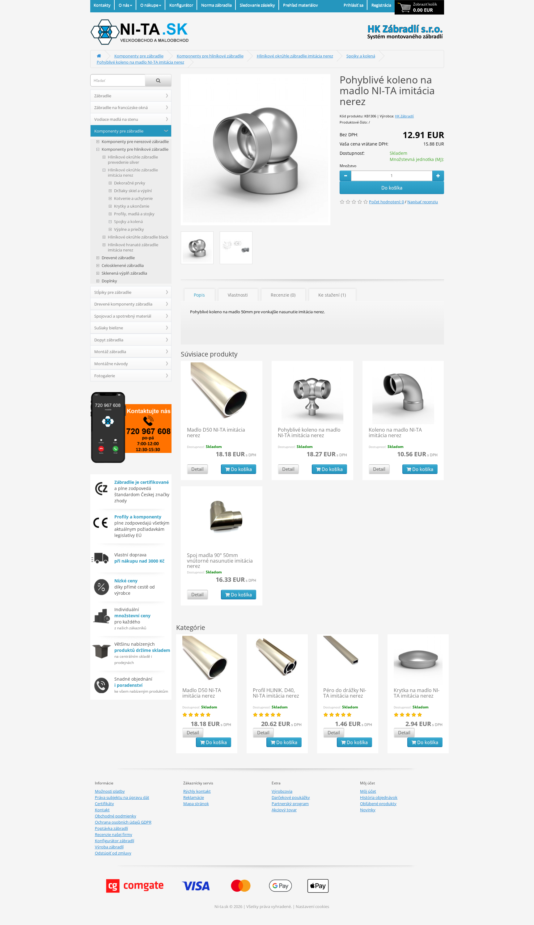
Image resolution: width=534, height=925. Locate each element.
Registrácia (381, 5)
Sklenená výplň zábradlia (124, 273)
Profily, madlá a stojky (134, 214)
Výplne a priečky (129, 229)
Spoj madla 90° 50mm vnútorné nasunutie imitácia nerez (220, 560)
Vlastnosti (238, 295)
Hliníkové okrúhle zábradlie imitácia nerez (295, 56)
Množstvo (348, 165)
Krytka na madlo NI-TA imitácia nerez (416, 693)
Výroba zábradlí (109, 847)
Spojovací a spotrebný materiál (122, 316)
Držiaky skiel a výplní (133, 190)
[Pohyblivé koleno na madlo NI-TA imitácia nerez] (255, 149)
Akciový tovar (284, 810)
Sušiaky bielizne (108, 328)
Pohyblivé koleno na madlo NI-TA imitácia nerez (140, 62)
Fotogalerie (104, 375)
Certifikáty (104, 803)
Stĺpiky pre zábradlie (112, 292)
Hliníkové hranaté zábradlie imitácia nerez (133, 247)
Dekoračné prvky (129, 183)
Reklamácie (193, 797)
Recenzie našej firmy (113, 834)
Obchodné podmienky (115, 816)
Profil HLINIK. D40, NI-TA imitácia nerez (276, 693)
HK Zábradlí (404, 116)
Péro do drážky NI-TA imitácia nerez (344, 693)
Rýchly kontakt (197, 791)
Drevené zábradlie (118, 257)
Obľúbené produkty (378, 803)
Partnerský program (290, 803)
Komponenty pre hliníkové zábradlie (210, 56)
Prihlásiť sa (353, 5)
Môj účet (368, 791)
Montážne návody (111, 363)
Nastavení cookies (312, 906)
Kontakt (102, 810)
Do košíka (391, 187)
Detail (197, 469)
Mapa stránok (196, 803)
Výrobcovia (282, 791)
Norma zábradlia (216, 5)
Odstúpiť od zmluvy (113, 853)
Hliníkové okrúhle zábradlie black (138, 237)
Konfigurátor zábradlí (114, 840)
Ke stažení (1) (332, 295)
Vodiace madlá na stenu (116, 119)
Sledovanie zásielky (257, 5)
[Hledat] (158, 80)
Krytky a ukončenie (131, 206)
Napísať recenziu (422, 202)
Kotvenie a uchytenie (133, 198)
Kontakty (102, 5)
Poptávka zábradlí (111, 828)
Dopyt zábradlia (108, 340)
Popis (199, 295)
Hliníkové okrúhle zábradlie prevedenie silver (133, 159)
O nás (124, 5)
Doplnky (109, 281)
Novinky (367, 810)
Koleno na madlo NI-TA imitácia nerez (395, 432)
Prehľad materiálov (300, 5)
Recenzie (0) (283, 295)
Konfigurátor (181, 5)
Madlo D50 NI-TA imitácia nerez (216, 432)
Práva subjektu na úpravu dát (122, 797)
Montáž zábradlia (110, 351)
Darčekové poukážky (291, 797)
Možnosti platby (110, 791)
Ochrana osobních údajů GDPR (123, 822)
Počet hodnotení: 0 (386, 202)
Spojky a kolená (360, 56)
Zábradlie (102, 96)
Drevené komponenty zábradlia (123, 304)
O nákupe (149, 5)
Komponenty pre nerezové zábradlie (135, 141)
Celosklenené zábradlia (123, 265)
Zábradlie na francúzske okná (121, 107)
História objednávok (378, 797)
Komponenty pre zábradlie (138, 56)
